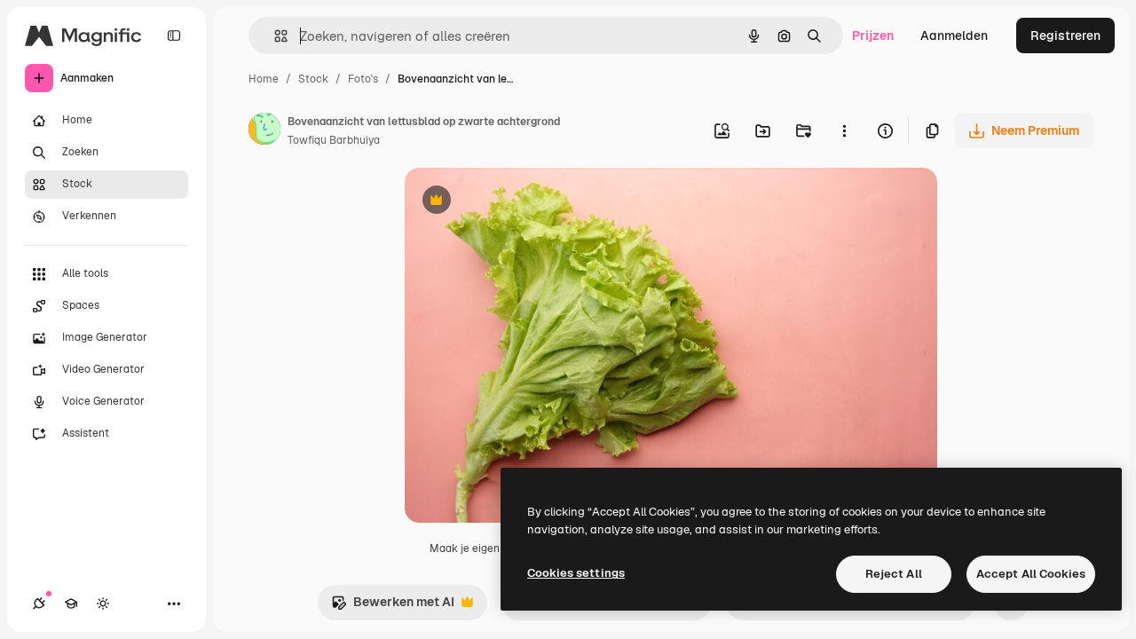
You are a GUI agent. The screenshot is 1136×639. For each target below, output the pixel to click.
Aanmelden (954, 35)
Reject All (893, 573)
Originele (521, 201)
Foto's (363, 79)
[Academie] (71, 603)
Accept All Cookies (1030, 573)
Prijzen (873, 35)
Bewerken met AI (392, 606)
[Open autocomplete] (273, 36)
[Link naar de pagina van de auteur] (264, 131)
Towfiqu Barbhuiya (334, 140)
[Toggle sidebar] (174, 35)
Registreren (1065, 35)
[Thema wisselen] (103, 603)
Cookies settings (576, 572)
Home (263, 79)
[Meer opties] (844, 130)
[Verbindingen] (39, 603)
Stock (313, 79)
